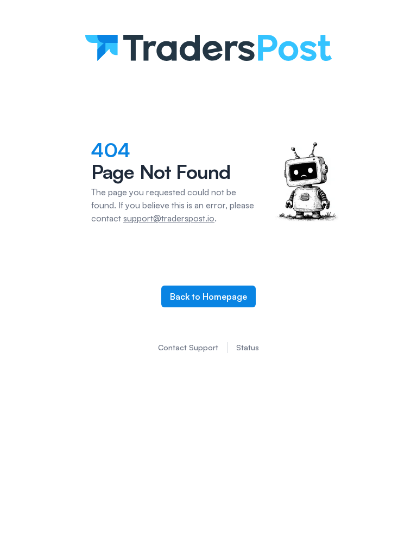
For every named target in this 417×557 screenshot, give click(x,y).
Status (247, 347)
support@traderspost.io (168, 218)
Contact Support (188, 347)
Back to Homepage (208, 296)
